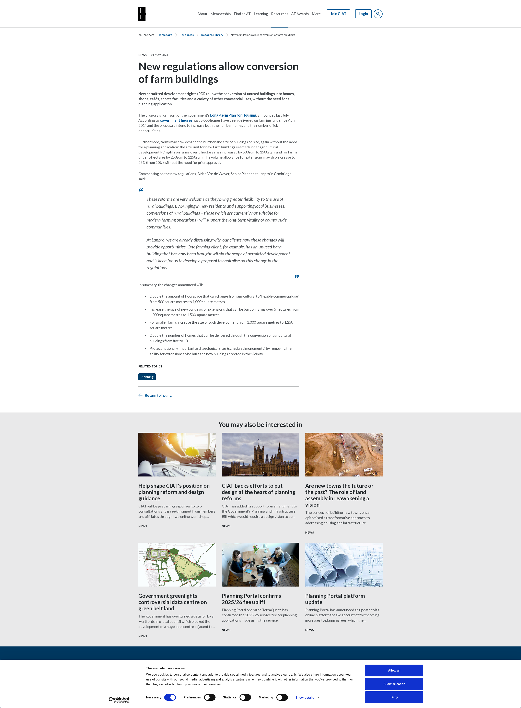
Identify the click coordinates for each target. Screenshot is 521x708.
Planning (147, 377)
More (316, 13)
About (202, 13)
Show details (305, 697)
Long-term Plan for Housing (233, 115)
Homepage (165, 34)
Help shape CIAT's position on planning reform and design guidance (174, 492)
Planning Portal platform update (335, 598)
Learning (261, 13)
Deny (394, 697)
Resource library (212, 34)
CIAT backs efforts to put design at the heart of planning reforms (258, 492)
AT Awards (300, 13)
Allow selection (394, 684)
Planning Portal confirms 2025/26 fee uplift (251, 598)
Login (363, 13)
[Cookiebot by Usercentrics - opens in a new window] (119, 700)
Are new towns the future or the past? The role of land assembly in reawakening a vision (339, 495)
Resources (279, 13)
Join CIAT (338, 13)
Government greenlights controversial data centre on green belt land (172, 602)
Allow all (394, 670)
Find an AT (242, 13)
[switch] (210, 697)
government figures (176, 120)
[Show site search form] (378, 13)
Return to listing (158, 395)
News (142, 55)
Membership (220, 13)
